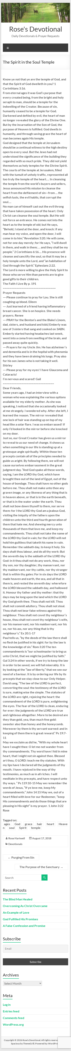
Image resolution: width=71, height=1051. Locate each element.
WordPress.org (13, 1024)
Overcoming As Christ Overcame (25, 906)
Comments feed (13, 1018)
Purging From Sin (21, 857)
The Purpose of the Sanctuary (41, 867)
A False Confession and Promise (24, 925)
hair (39, 824)
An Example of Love (16, 912)
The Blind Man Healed (17, 899)
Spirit (23, 827)
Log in (7, 1004)
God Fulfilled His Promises (20, 919)
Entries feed (11, 1011)
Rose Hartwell (16, 838)
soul (12, 827)
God (17, 824)
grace (28, 824)
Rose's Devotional (35, 29)
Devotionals (15, 844)
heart (50, 824)
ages (7, 824)
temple (36, 827)
